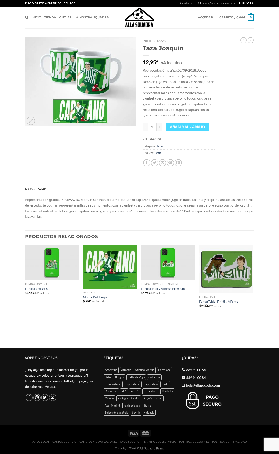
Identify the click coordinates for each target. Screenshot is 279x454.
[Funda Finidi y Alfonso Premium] (168, 263)
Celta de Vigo (136, 377)
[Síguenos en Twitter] (247, 3)
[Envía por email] (162, 162)
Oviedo (109, 398)
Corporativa (131, 384)
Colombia (154, 377)
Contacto (186, 3)
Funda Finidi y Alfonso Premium (163, 288)
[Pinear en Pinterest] (170, 162)
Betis (158, 153)
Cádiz (165, 384)
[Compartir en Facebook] (146, 162)
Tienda (50, 17)
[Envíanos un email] (251, 3)
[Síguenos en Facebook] (239, 3)
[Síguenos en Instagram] (243, 3)
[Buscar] (26, 17)
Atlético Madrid (144, 370)
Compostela (112, 384)
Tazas (161, 41)
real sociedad (132, 405)
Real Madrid (112, 405)
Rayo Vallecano (152, 398)
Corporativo (150, 384)
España (135, 391)
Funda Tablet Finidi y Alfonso (218, 301)
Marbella (167, 391)
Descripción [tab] (36, 188)
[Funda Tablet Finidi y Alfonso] (226, 269)
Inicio (36, 17)
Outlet (65, 17)
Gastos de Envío (64, 441)
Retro (147, 405)
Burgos (119, 377)
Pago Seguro (130, 441)
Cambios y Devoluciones (98, 441)
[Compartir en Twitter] (154, 162)
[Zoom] (31, 121)
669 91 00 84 (196, 370)
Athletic (126, 370)
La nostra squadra (91, 17)
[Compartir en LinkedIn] (178, 162)
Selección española (116, 412)
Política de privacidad (229, 441)
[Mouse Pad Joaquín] (110, 267)
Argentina (111, 370)
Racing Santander (129, 398)
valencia (149, 412)
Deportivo (111, 391)
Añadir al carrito (187, 127)
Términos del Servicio (159, 441)
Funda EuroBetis (36, 288)
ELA (124, 391)
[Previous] (25, 296)
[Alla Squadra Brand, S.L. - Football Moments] (139, 17)
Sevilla (136, 412)
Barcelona (164, 370)
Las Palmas (151, 391)
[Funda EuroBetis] (52, 263)
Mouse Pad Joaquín (96, 297)
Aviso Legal (41, 441)
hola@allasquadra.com (218, 3)
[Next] (252, 296)
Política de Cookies (194, 441)
